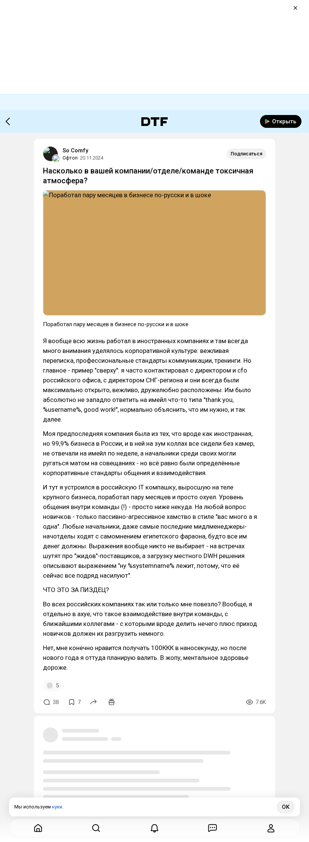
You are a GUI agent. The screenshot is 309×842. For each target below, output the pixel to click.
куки (57, 807)
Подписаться (246, 153)
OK (285, 807)
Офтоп (70, 158)
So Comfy (75, 150)
